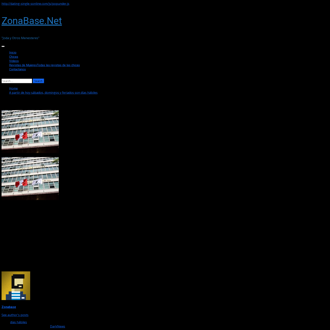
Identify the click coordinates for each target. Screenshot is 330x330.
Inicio (12, 52)
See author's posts (15, 315)
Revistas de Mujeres (44, 65)
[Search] (3, 76)
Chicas (13, 57)
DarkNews (57, 326)
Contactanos (17, 69)
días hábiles (18, 322)
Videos (14, 61)
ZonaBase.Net (32, 20)
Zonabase (9, 307)
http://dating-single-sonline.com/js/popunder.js (35, 4)
